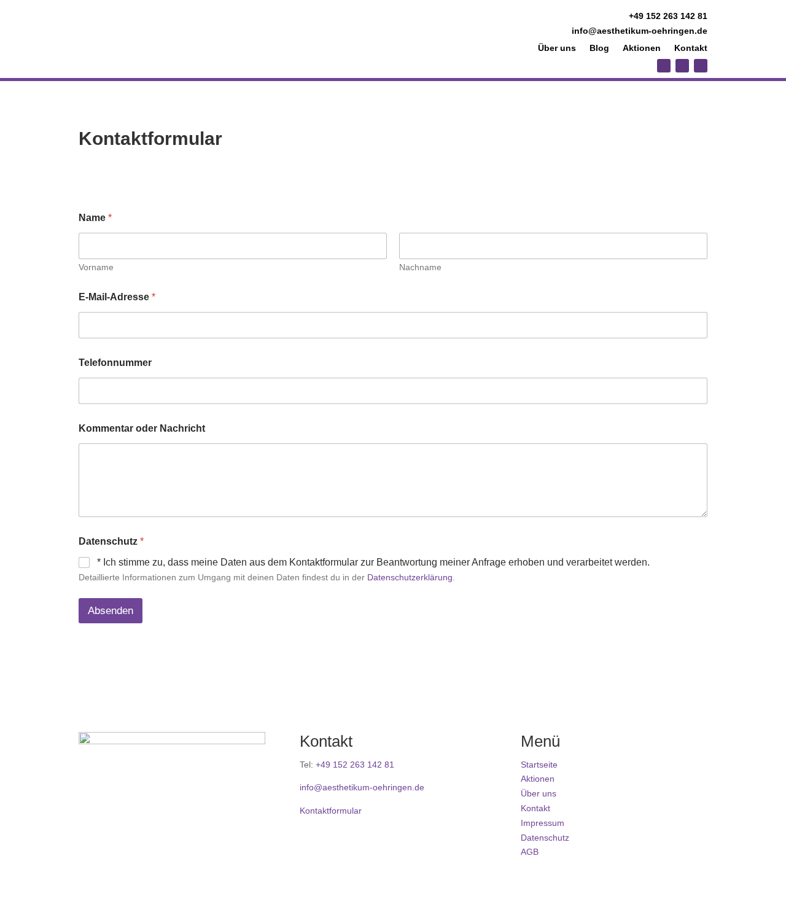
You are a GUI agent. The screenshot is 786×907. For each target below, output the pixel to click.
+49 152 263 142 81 (668, 16)
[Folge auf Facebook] (700, 65)
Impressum (542, 823)
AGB (530, 852)
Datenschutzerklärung (410, 577)
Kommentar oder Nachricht (142, 428)
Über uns (557, 48)
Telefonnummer (115, 362)
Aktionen (642, 48)
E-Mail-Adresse (117, 297)
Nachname (420, 267)
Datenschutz (545, 838)
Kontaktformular (331, 811)
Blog (599, 48)
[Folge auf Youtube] (682, 65)
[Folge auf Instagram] (664, 65)
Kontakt (690, 48)
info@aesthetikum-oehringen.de (639, 31)
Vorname (96, 267)
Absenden (110, 611)
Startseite (539, 764)
